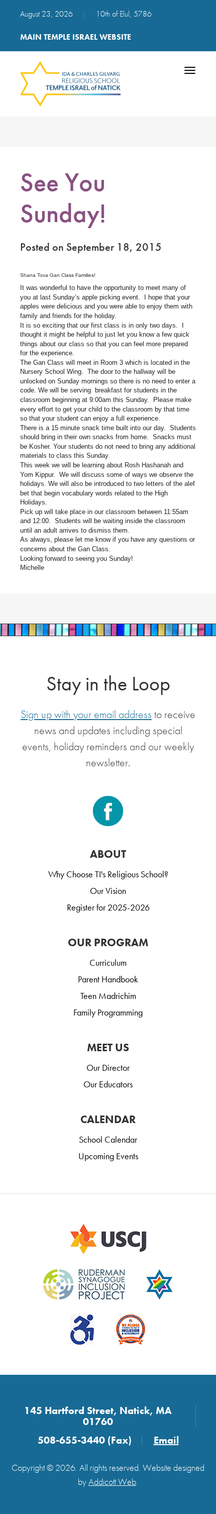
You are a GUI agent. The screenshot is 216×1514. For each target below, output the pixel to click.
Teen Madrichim (108, 995)
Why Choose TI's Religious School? (108, 874)
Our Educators (108, 1084)
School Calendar (108, 1139)
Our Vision (108, 890)
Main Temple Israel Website (75, 37)
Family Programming (108, 1012)
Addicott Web (112, 1481)
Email (166, 1440)
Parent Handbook (108, 979)
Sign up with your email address (86, 714)
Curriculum (108, 962)
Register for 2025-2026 (108, 907)
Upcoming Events (108, 1156)
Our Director (108, 1067)
